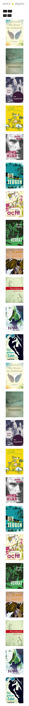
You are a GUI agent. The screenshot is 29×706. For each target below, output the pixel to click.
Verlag (5, 15)
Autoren (10, 11)
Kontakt (9, 15)
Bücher (5, 11)
